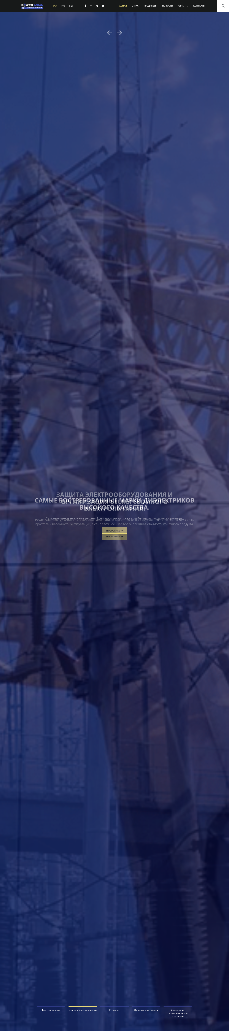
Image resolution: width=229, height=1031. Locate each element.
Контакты (199, 5)
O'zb (63, 6)
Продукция (150, 5)
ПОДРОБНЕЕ (113, 530)
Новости (167, 5)
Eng (71, 6)
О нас (135, 5)
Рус (55, 6)
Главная (122, 5)
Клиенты (183, 5)
